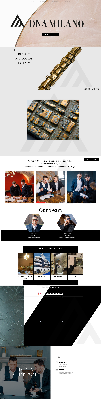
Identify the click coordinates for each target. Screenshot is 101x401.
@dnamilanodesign (53, 293)
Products (43, 1)
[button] (50, 34)
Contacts (67, 1)
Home (32, 1)
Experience (55, 1)
